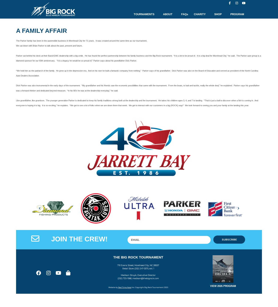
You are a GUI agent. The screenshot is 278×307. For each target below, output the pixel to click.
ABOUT (167, 14)
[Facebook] (38, 273)
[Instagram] (237, 3)
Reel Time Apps (124, 287)
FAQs (184, 14)
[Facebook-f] (230, 3)
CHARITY (200, 14)
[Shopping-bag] (68, 273)
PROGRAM (237, 14)
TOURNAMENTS (144, 14)
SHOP (218, 14)
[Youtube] (244, 3)
